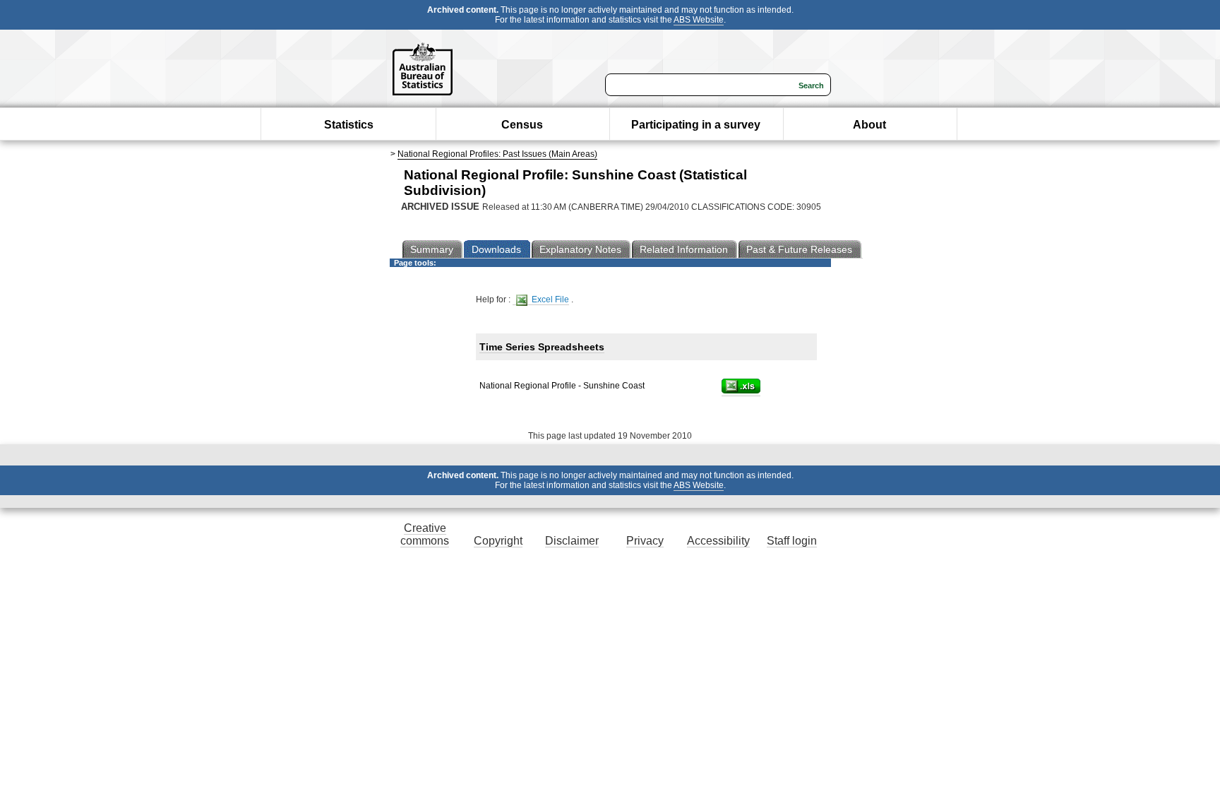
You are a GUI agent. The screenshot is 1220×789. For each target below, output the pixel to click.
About (869, 125)
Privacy (645, 541)
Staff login (792, 541)
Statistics (348, 125)
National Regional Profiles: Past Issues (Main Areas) (497, 154)
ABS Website (699, 20)
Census (522, 125)
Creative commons (424, 534)
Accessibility (718, 541)
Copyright (498, 541)
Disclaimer (572, 541)
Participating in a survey (695, 125)
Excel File (549, 299)
